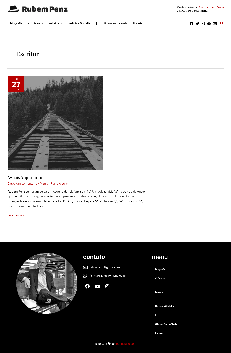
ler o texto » (16, 215)
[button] (41, 23)
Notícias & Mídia (164, 306)
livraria (159, 333)
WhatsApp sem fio (25, 177)
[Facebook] (191, 23)
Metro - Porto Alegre (54, 183)
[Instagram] (203, 23)
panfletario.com (126, 343)
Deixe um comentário (22, 183)
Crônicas (160, 278)
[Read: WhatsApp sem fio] (55, 123)
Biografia (160, 269)
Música (159, 292)
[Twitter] (197, 23)
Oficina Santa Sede (211, 7)
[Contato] (215, 23)
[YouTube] (209, 23)
